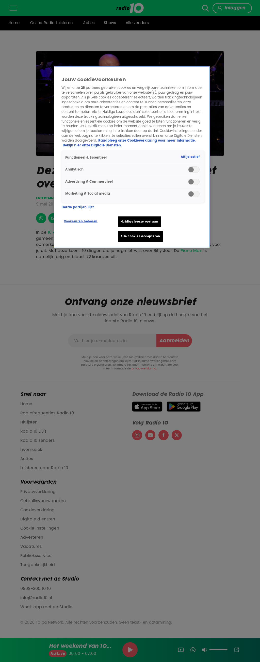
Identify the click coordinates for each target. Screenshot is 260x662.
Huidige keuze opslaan (139, 221)
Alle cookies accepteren (140, 236)
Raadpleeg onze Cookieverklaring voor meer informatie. (147, 140)
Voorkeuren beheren (81, 221)
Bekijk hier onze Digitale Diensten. (92, 145)
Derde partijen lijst (77, 207)
